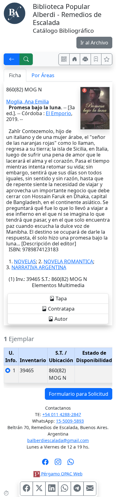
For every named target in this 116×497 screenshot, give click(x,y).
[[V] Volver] (12, 59)
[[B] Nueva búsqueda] (26, 59)
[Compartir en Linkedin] (51, 489)
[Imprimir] (85, 59)
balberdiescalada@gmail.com (58, 440)
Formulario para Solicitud (78, 393)
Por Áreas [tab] (43, 75)
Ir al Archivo (94, 42)
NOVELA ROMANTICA (68, 261)
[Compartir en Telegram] (77, 489)
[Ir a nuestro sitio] (74, 59)
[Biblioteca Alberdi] (14, 12)
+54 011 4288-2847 (61, 414)
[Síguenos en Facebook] (45, 463)
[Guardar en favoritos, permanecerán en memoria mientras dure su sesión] (96, 59)
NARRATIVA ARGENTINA (38, 267)
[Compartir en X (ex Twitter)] (38, 489)
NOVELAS (25, 261)
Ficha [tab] (15, 75)
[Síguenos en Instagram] (58, 463)
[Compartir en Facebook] (26, 489)
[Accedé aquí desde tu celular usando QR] (64, 59)
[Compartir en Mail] (89, 489)
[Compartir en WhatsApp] (64, 489)
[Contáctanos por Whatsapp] (70, 463)
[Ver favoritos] (106, 59)
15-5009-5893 (70, 421)
